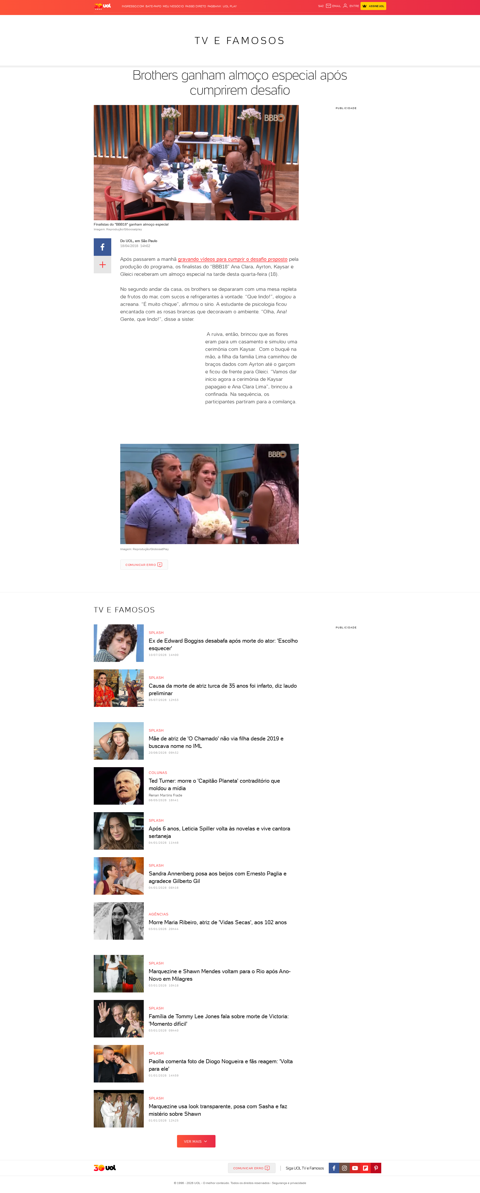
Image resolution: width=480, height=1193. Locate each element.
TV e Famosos (240, 41)
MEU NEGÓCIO (173, 6)
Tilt (288, 20)
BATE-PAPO (153, 6)
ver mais (193, 1141)
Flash (118, 20)
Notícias (150, 20)
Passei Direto (195, 6)
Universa (260, 20)
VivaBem (276, 20)
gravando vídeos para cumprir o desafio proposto (233, 259)
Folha (214, 20)
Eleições (133, 20)
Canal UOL (311, 20)
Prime (346, 20)
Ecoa (297, 20)
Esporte (228, 20)
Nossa (327, 20)
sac (321, 6)
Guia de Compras (377, 20)
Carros (182, 20)
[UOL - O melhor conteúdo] (102, 6)
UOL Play (230, 6)
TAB (337, 20)
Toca (356, 20)
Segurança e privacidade (288, 1183)
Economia (199, 20)
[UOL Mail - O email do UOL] (333, 6)
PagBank (214, 6)
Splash (244, 20)
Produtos (103, 20)
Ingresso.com (133, 6)
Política (167, 20)
